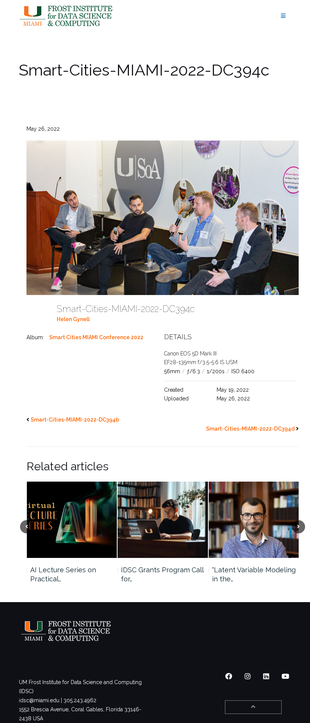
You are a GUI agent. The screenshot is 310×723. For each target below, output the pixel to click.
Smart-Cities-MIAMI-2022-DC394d (250, 429)
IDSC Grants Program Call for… (71, 574)
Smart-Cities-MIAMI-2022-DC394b (75, 420)
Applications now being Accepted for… (250, 574)
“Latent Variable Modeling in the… (163, 574)
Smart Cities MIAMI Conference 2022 (96, 337)
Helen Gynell (73, 319)
